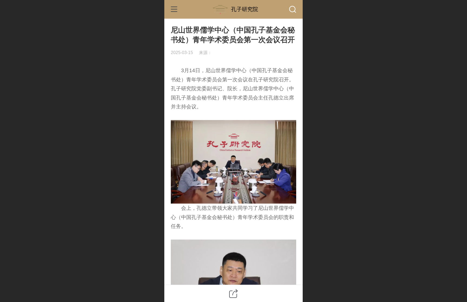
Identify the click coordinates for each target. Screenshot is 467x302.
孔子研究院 (244, 9)
